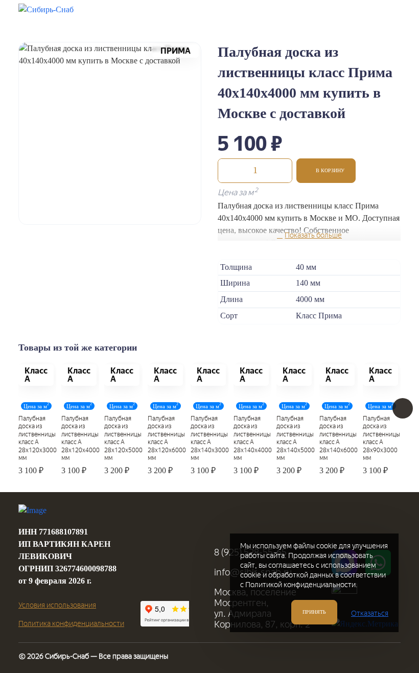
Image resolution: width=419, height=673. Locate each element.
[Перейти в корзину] (362, 14)
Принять (314, 612)
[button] (326, 170)
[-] (228, 170)
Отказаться (369, 613)
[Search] (337, 14)
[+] (281, 170)
